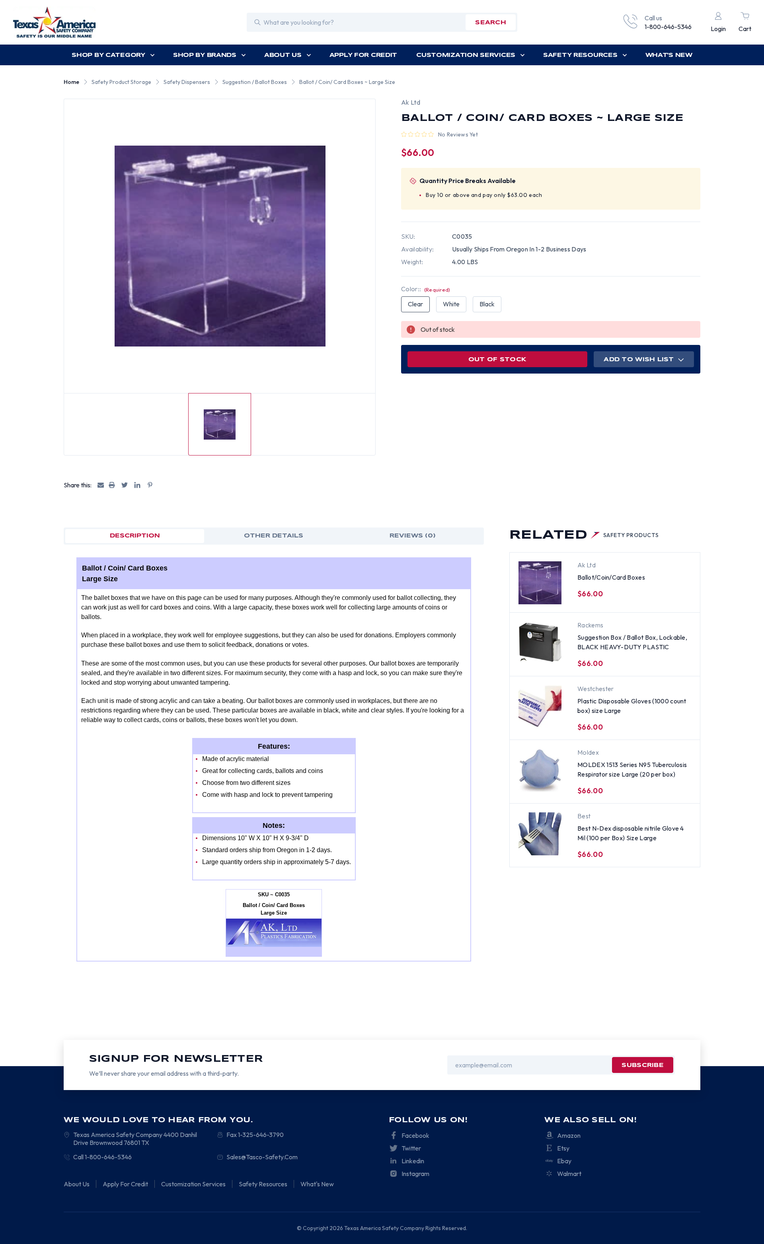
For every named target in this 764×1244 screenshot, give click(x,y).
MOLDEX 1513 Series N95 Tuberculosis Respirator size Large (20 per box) (632, 769)
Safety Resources (580, 55)
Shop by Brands (204, 55)
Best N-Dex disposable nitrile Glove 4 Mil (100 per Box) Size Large (630, 833)
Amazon (569, 1135)
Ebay (564, 1161)
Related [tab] (584, 535)
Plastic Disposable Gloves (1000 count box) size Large (631, 705)
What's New (668, 55)
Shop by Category (108, 55)
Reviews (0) (413, 536)
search (490, 22)
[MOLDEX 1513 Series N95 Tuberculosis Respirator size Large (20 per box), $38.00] (539, 770)
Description (135, 536)
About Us (283, 55)
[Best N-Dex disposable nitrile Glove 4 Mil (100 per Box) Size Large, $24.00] (539, 833)
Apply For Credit (363, 55)
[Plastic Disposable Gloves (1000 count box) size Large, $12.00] (539, 706)
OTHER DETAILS (273, 536)
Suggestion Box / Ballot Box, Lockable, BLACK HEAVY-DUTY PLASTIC (632, 642)
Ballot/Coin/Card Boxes (611, 577)
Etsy (563, 1148)
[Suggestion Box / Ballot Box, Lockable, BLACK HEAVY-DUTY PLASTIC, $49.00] (539, 642)
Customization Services (465, 55)
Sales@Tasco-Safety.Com (262, 1157)
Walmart (569, 1174)
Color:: (425, 289)
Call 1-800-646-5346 (102, 1157)
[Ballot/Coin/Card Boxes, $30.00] (539, 582)
